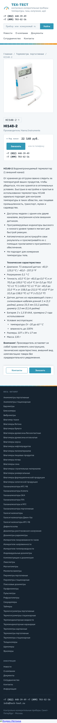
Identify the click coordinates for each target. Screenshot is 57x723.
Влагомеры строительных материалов (22, 468)
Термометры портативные (30, 54)
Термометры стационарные (16, 637)
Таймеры (7, 606)
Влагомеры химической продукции (20, 482)
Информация (9, 689)
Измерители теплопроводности (18, 548)
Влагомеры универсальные (16, 473)
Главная (7, 54)
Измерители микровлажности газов (21, 540)
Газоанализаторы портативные (18, 508)
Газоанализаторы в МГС (14, 504)
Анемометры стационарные (17, 402)
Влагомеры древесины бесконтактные (22, 433)
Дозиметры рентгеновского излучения (22, 531)
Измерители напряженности (17, 544)
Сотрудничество (12, 38)
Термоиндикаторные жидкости (18, 620)
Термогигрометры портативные (18, 611)
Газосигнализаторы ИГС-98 (16, 522)
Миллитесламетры (12, 571)
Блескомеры (9, 410)
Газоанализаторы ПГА (13, 499)
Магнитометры (10, 566)
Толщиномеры (10, 642)
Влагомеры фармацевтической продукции (24, 477)
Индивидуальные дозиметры (17, 553)
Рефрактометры (11, 597)
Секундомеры (10, 602)
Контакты (29, 38)
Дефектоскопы (10, 526)
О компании (22, 33)
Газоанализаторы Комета (15, 491)
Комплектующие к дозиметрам (18, 557)
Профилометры (11, 588)
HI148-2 (11, 119)
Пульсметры (9, 593)
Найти (47, 26)
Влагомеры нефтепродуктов (17, 446)
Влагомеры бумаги (12, 428)
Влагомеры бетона (12, 424)
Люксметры (9, 562)
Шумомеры (8, 646)
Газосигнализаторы (13, 513)
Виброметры (9, 415)
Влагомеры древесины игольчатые (20, 437)
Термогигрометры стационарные (19, 615)
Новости (7, 33)
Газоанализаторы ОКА (14, 495)
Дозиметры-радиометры (15, 535)
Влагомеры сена (11, 464)
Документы (37, 33)
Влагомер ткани (11, 419)
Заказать (16, 146)
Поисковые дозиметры (14, 584)
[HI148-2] (28, 86)
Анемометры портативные (16, 397)
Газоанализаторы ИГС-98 (15, 486)
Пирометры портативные (15, 575)
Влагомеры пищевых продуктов (18, 455)
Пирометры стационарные (16, 580)
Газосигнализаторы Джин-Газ (17, 517)
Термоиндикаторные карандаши (19, 624)
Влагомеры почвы (12, 459)
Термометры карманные (15, 629)
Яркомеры (8, 651)
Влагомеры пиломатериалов (17, 451)
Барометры (8, 406)
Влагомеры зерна (12, 442)
